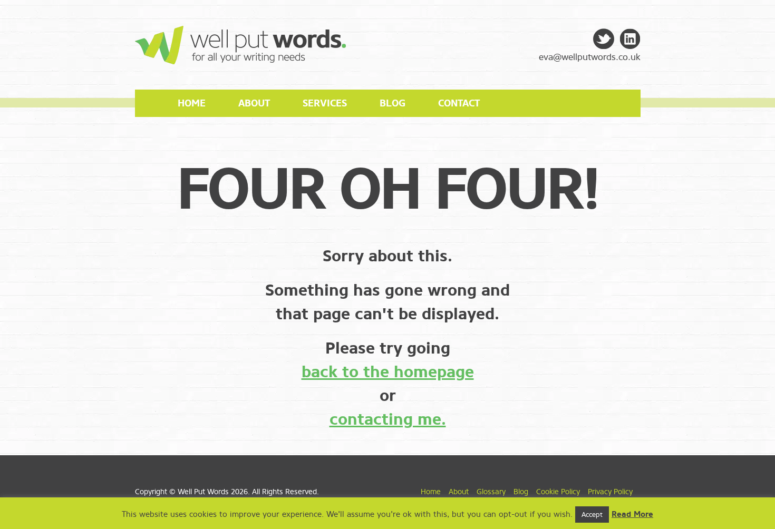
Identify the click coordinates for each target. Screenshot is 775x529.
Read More (632, 514)
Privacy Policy (610, 492)
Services (325, 103)
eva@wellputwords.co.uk (590, 57)
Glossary (491, 492)
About (254, 103)
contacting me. (388, 419)
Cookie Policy (558, 492)
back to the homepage (388, 372)
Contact (459, 103)
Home (192, 103)
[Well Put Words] (240, 58)
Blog (392, 103)
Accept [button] (592, 514)
